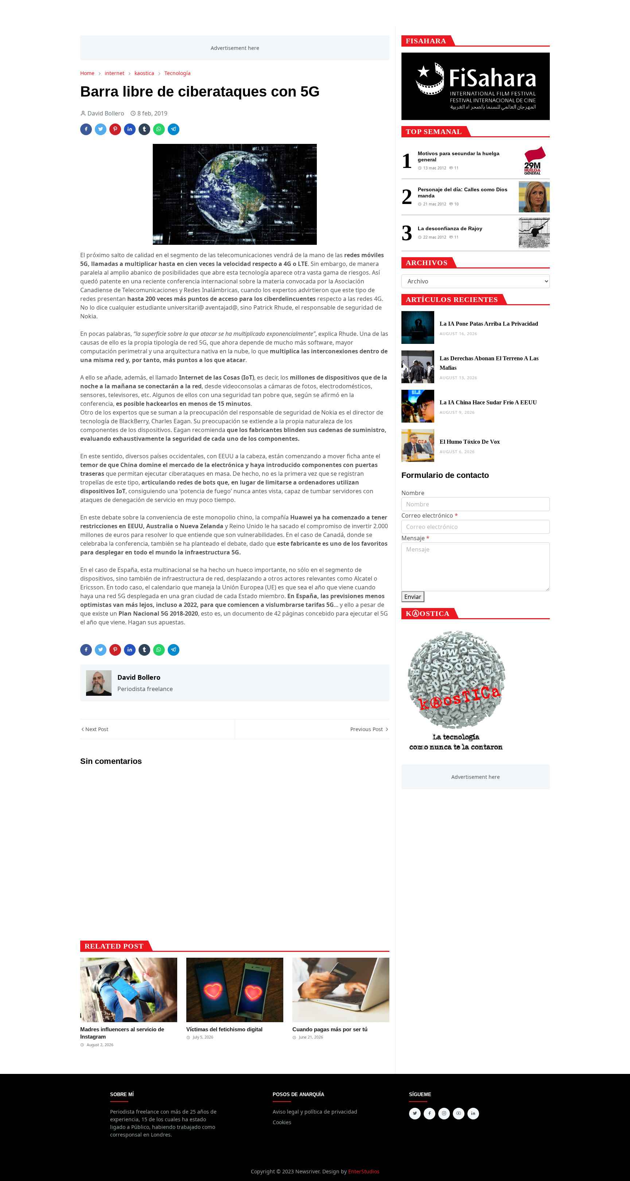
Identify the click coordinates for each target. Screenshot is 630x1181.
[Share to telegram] (173, 129)
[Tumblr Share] (144, 129)
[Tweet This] (100, 129)
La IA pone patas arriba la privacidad (489, 324)
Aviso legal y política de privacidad (315, 1111)
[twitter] (415, 1113)
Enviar (412, 597)
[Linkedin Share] (130, 129)
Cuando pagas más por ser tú (330, 1029)
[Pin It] (115, 129)
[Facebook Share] (86, 129)
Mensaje (415, 538)
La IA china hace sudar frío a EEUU (488, 402)
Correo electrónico (429, 515)
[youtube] (458, 1113)
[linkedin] (473, 1113)
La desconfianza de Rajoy (450, 228)
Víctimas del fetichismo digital (224, 1029)
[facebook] (429, 1113)
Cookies (282, 1122)
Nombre (412, 493)
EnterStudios (364, 1171)
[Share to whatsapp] (159, 129)
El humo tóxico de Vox (470, 442)
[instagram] (444, 1113)
